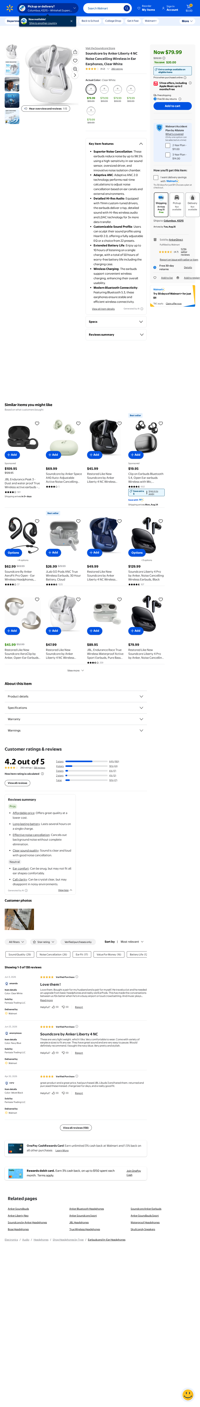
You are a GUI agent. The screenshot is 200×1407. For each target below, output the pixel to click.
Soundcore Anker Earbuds (146, 1208)
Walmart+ (151, 20)
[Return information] (179, 99)
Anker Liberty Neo (18, 1215)
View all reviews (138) (76, 1127)
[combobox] (107, 8)
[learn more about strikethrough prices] (163, 58)
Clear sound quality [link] (26, 850)
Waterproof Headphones (145, 1222)
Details (188, 267)
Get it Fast (133, 20)
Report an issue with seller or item (179, 259)
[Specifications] (141, 708)
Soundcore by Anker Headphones (27, 1222)
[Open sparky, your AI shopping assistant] (188, 1395)
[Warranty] (141, 719)
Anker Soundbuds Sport (145, 1215)
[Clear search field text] (117, 8)
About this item (18, 683)
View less (63, 890)
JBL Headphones (79, 1222)
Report (79, 1007)
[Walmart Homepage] (10, 8)
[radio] (91, 93)
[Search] (127, 8)
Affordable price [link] (23, 813)
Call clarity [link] (20, 879)
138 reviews (39, 767)
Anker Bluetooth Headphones (86, 1208)
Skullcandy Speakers (143, 1229)
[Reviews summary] (108, 68)
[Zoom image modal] (75, 69)
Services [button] (39, 20)
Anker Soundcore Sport (83, 1215)
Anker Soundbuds (18, 1208)
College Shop (113, 20)
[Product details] (141, 696)
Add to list (167, 277)
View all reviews (17, 782)
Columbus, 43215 (174, 220)
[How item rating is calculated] (42, 773)
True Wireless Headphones (84, 1229)
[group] (104, 68)
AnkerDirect (176, 239)
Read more (46, 1000)
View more (73, 670)
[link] (146, 492)
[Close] (72, 21)
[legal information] (185, 77)
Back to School (90, 20)
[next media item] (74, 75)
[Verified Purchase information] (76, 976)
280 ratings (117, 69)
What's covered (174, 134)
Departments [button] (15, 20)
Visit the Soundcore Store (100, 48)
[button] (146, 8)
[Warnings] (141, 730)
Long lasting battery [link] (26, 824)
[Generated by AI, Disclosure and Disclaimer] (141, 309)
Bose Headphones (18, 1229)
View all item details (103, 308)
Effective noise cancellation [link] (31, 835)
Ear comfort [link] (21, 868)
